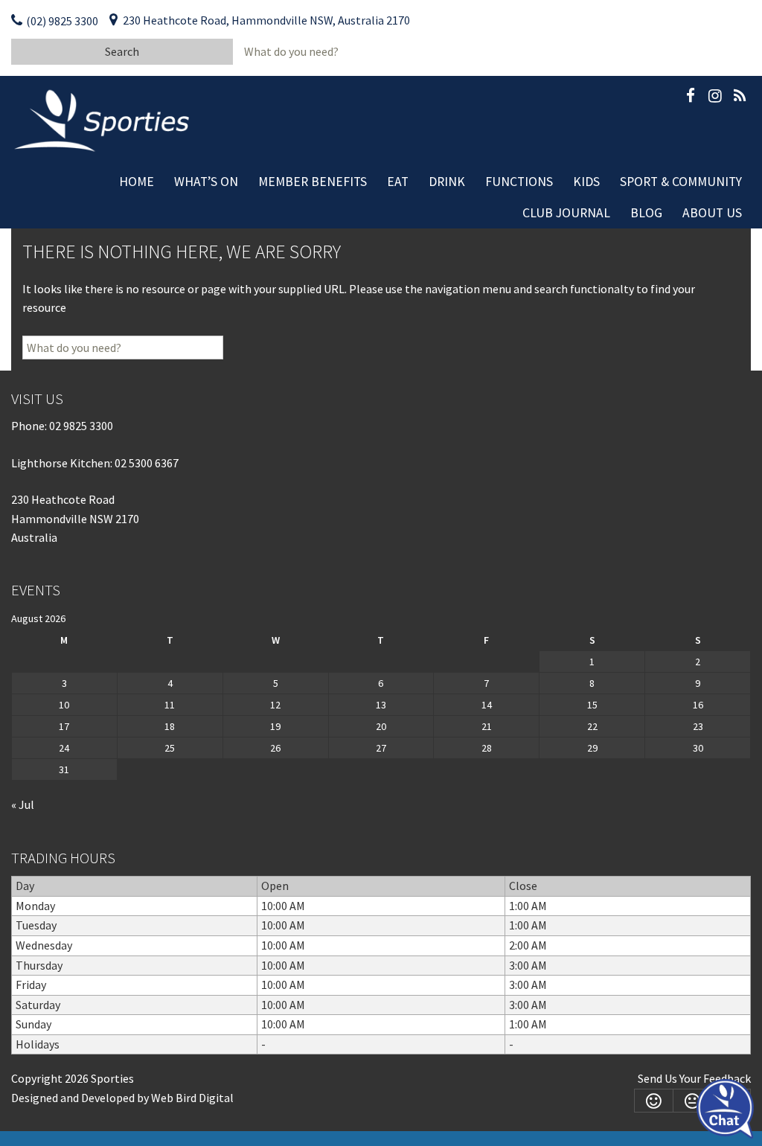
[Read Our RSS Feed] (740, 98)
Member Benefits (312, 181)
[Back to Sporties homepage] (103, 119)
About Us (712, 213)
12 (275, 704)
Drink (447, 181)
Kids (586, 181)
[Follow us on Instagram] (715, 98)
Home (136, 181)
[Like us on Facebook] (690, 98)
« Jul (22, 804)
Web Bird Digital (192, 1097)
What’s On (206, 181)
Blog (646, 213)
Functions (519, 181)
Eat (398, 181)
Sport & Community (681, 181)
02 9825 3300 (81, 425)
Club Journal (566, 213)
